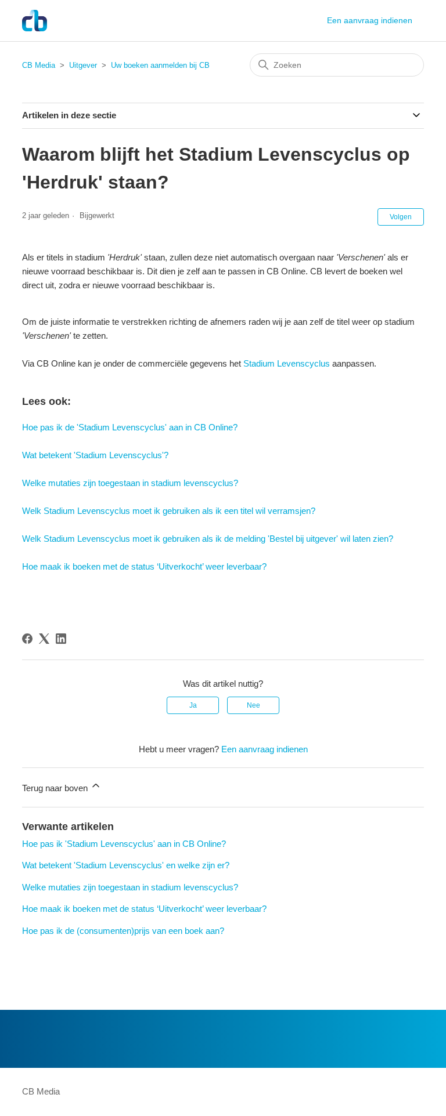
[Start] (34, 20)
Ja (193, 705)
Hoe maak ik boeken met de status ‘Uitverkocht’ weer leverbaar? (144, 566)
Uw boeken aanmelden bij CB (160, 65)
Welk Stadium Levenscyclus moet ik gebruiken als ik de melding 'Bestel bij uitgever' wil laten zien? (207, 538)
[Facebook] (27, 638)
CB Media (38, 65)
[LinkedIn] (61, 638)
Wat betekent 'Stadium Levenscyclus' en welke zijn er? (125, 865)
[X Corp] (44, 638)
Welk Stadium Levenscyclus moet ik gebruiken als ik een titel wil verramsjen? (168, 511)
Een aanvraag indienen (369, 20)
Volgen (401, 217)
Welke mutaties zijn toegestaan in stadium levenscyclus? (130, 483)
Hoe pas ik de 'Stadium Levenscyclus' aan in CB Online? (130, 427)
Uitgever (83, 65)
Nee (253, 705)
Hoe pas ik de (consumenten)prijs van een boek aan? (123, 931)
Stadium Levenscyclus (286, 363)
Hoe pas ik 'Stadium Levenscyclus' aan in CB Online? (124, 844)
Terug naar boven (56, 788)
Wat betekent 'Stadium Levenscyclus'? (95, 455)
